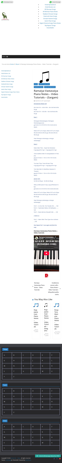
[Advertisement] (31, 43)
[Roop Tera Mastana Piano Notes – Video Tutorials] (57, 304)
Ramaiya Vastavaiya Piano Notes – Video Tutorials (39, 286)
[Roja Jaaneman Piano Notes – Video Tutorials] (36, 304)
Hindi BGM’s (50, 28)
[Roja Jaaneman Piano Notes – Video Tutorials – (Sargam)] (46, 304)
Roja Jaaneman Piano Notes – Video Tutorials (36, 318)
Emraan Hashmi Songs (50, 18)
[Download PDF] (46, 275)
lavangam (48, 101)
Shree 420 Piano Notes (50, 87)
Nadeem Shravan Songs (50, 14)
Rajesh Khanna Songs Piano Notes (50, 23)
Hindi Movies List (50, 7)
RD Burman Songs (50, 9)
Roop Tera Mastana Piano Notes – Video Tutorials (56, 319)
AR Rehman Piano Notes (50, 11)
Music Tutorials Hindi (44, 84)
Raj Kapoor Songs (50, 25)
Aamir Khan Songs (50, 21)
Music (35, 84)
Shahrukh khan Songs (50, 16)
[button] (4, 56)
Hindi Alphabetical (50, 5)
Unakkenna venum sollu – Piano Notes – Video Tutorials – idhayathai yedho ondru (53, 288)
